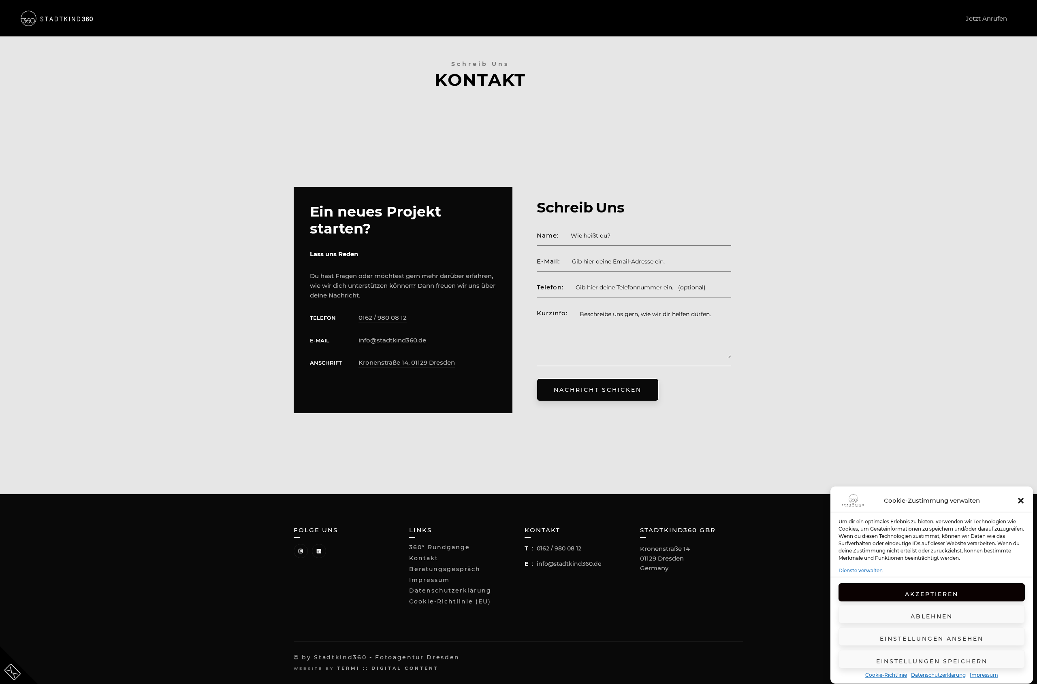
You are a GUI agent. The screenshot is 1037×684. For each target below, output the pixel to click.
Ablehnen (932, 616)
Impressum (984, 675)
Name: (548, 235)
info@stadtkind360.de (392, 340)
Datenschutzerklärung (938, 675)
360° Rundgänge (439, 547)
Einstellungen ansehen (932, 639)
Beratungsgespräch (444, 569)
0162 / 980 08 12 (382, 317)
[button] (1021, 501)
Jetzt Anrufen (986, 18)
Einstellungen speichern (932, 661)
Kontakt (423, 558)
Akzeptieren (931, 594)
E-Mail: (548, 261)
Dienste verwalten (861, 571)
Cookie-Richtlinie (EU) (450, 601)
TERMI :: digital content (388, 668)
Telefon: (550, 287)
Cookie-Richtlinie (886, 675)
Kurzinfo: (552, 313)
